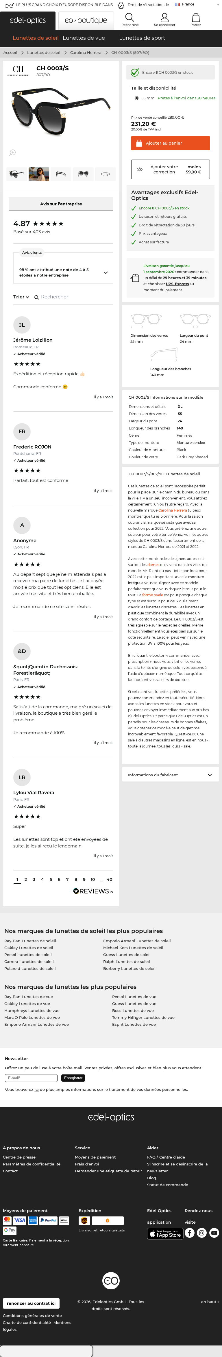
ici (36, 1089)
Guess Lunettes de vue (134, 1003)
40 (109, 879)
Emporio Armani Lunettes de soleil (137, 940)
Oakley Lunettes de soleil (28, 947)
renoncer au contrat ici (31, 1303)
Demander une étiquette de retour (108, 1171)
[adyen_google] (9, 1231)
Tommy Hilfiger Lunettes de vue (143, 1017)
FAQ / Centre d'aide (166, 1157)
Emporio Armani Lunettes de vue (36, 1024)
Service (82, 1147)
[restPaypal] (48, 1220)
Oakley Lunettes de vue (27, 1003)
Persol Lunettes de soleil (28, 954)
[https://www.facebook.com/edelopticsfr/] (190, 1234)
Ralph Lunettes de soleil (126, 961)
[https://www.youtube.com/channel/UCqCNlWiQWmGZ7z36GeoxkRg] (214, 1234)
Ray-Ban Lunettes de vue (28, 996)
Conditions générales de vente (32, 1315)
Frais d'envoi (87, 1164)
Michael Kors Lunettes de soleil (133, 947)
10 (93, 879)
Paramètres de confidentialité (31, 1164)
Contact (10, 1171)
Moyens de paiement (95, 1157)
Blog (151, 1178)
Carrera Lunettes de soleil (29, 961)
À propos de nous (21, 1147)
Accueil (10, 52)
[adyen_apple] (64, 1220)
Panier (195, 25)
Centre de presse (19, 1157)
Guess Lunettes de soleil (127, 954)
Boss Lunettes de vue (133, 1010)
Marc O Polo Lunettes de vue (32, 1017)
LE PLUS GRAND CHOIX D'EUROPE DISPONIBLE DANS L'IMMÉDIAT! (64, 6)
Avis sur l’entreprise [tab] (61, 204)
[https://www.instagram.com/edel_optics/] (202, 1234)
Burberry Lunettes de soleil (129, 968)
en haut (209, 1301)
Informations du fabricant (153, 775)
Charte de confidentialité (27, 1322)
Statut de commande (167, 1184)
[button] (28, 21)
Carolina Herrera (85, 52)
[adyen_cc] (7, 1220)
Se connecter (164, 25)
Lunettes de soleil (43, 52)
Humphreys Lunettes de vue (32, 1010)
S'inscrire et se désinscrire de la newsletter (177, 1167)
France (188, 4)
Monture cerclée (191, 442)
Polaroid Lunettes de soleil (30, 968)
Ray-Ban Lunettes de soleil (30, 940)
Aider (152, 1147)
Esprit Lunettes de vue (134, 1024)
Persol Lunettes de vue (134, 996)
